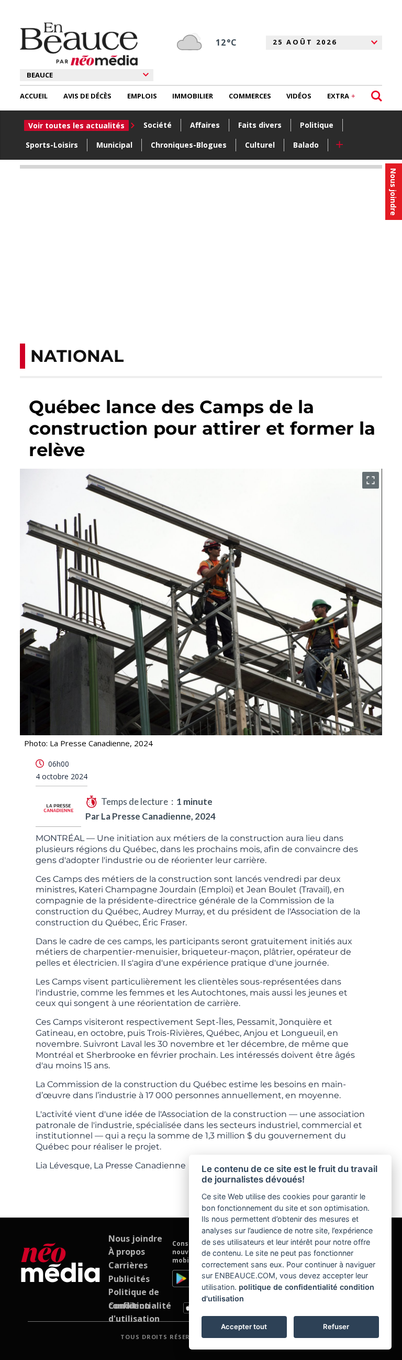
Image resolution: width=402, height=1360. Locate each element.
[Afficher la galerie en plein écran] (370, 480)
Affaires (205, 125)
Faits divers (260, 125)
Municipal (114, 145)
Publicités (129, 1279)
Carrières (128, 1265)
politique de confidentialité (288, 1286)
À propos (126, 1251)
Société (157, 125)
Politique (316, 125)
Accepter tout (244, 1326)
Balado (306, 145)
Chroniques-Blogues (189, 145)
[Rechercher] (376, 96)
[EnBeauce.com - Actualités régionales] (79, 44)
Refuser (336, 1326)
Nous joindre (135, 1238)
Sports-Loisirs (52, 145)
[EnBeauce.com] (60, 1276)
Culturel (260, 145)
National (77, 356)
